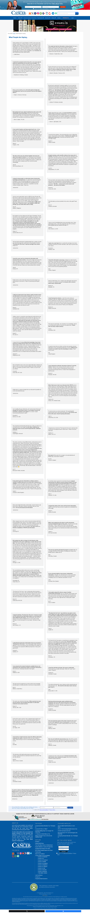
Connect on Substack (42, 856)
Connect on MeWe (42, 861)
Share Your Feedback (40, 853)
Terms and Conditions (44, 8)
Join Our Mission (39, 875)
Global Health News (39, 843)
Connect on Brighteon (42, 864)
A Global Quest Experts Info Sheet (42, 848)
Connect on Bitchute (42, 871)
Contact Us (35, 908)
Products (37, 841)
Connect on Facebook (43, 860)
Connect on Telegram (42, 866)
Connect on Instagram (43, 863)
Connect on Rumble (42, 869)
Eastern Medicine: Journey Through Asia (44, 846)
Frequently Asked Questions (41, 878)
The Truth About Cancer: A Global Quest (44, 845)
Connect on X (41, 858)
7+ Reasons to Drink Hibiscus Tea (42, 834)
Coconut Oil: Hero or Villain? (41, 828)
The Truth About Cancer (19, 13)
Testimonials (38, 852)
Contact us (37, 877)
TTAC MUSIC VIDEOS (42, 873)
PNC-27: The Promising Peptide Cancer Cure (67, 828)
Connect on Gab (41, 868)
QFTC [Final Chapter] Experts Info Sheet (44, 850)
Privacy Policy (52, 8)
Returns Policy (45, 895)
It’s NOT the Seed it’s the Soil (64, 830)
